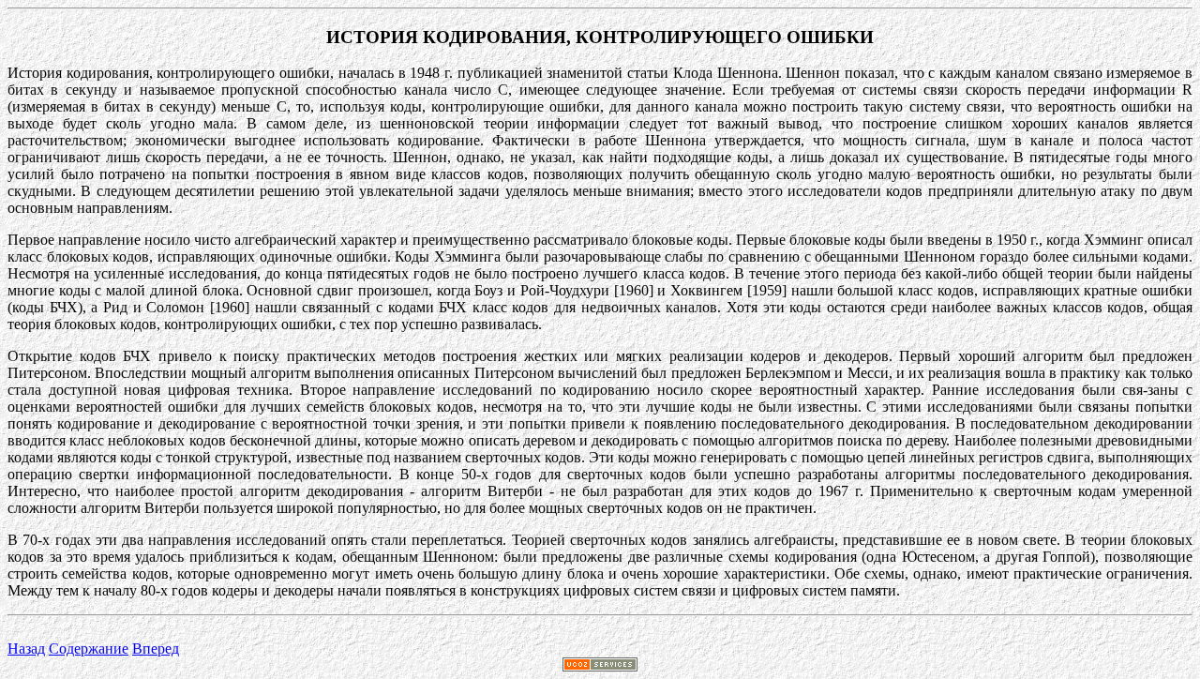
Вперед (155, 648)
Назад (26, 648)
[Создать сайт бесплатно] (600, 666)
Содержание (88, 648)
